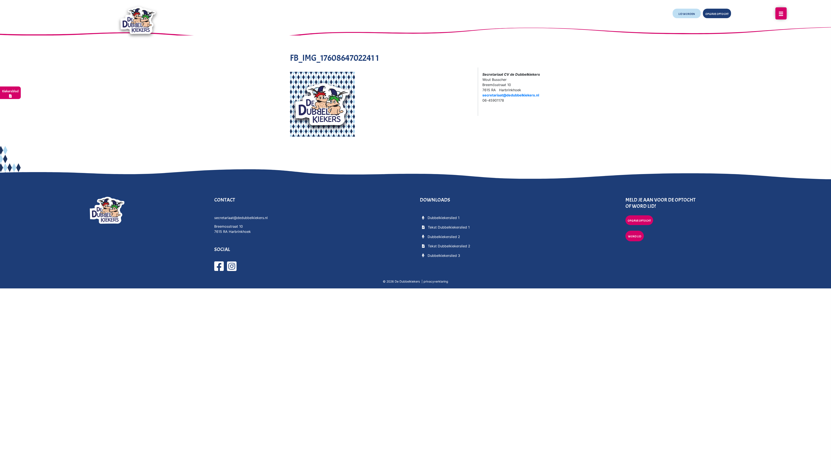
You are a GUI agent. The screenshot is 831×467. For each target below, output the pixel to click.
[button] (687, 13)
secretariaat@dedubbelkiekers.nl (510, 95)
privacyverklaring (436, 281)
